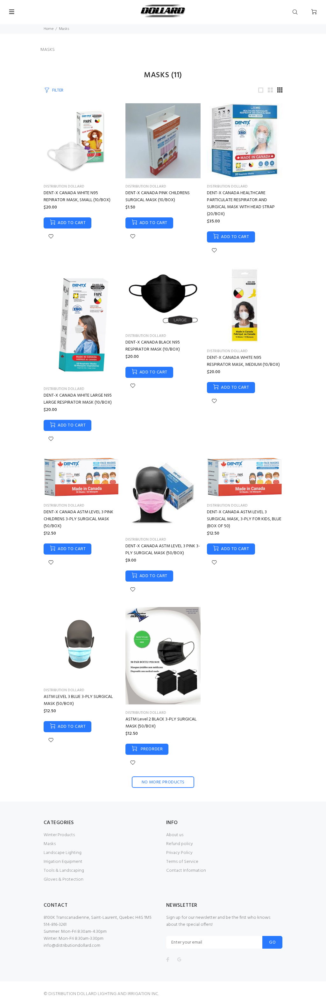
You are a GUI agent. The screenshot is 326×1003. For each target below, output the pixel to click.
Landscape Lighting (63, 852)
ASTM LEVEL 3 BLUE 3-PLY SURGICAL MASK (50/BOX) (78, 700)
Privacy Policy (179, 852)
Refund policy (179, 844)
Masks (50, 844)
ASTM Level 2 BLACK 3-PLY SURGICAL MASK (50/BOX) (160, 723)
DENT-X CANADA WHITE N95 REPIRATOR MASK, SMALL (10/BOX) (77, 196)
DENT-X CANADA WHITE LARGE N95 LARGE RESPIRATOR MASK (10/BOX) (78, 399)
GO (272, 942)
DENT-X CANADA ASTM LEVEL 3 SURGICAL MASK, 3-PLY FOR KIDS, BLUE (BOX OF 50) (244, 519)
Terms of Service (182, 861)
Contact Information (186, 870)
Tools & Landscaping (64, 870)
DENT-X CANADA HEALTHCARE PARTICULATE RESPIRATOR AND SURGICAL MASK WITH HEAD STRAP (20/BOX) (241, 203)
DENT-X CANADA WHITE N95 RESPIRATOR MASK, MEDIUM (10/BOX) (243, 361)
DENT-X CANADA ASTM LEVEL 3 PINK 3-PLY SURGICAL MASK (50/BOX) (162, 549)
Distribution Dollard (64, 186)
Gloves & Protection (63, 879)
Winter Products (59, 835)
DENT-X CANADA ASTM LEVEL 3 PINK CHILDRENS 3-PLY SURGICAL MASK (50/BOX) (78, 519)
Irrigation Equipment (63, 861)
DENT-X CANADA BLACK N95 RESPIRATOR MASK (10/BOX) (152, 346)
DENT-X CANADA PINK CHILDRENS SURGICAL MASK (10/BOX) (157, 196)
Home (48, 29)
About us (174, 835)
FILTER (57, 90)
